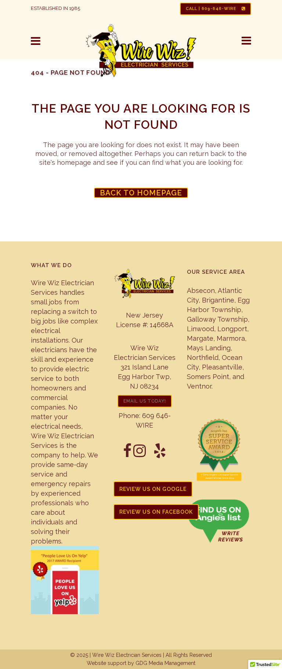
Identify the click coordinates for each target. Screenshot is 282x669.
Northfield (202, 357)
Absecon (201, 290)
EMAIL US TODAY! (144, 401)
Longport (232, 329)
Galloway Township (217, 319)
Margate (200, 338)
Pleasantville (222, 367)
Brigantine (218, 300)
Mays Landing (209, 348)
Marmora (231, 338)
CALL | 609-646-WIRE (212, 8)
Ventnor (199, 386)
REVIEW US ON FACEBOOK (156, 512)
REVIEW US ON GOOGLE (153, 489)
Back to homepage (141, 192)
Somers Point (208, 376)
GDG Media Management (164, 663)
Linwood (200, 329)
